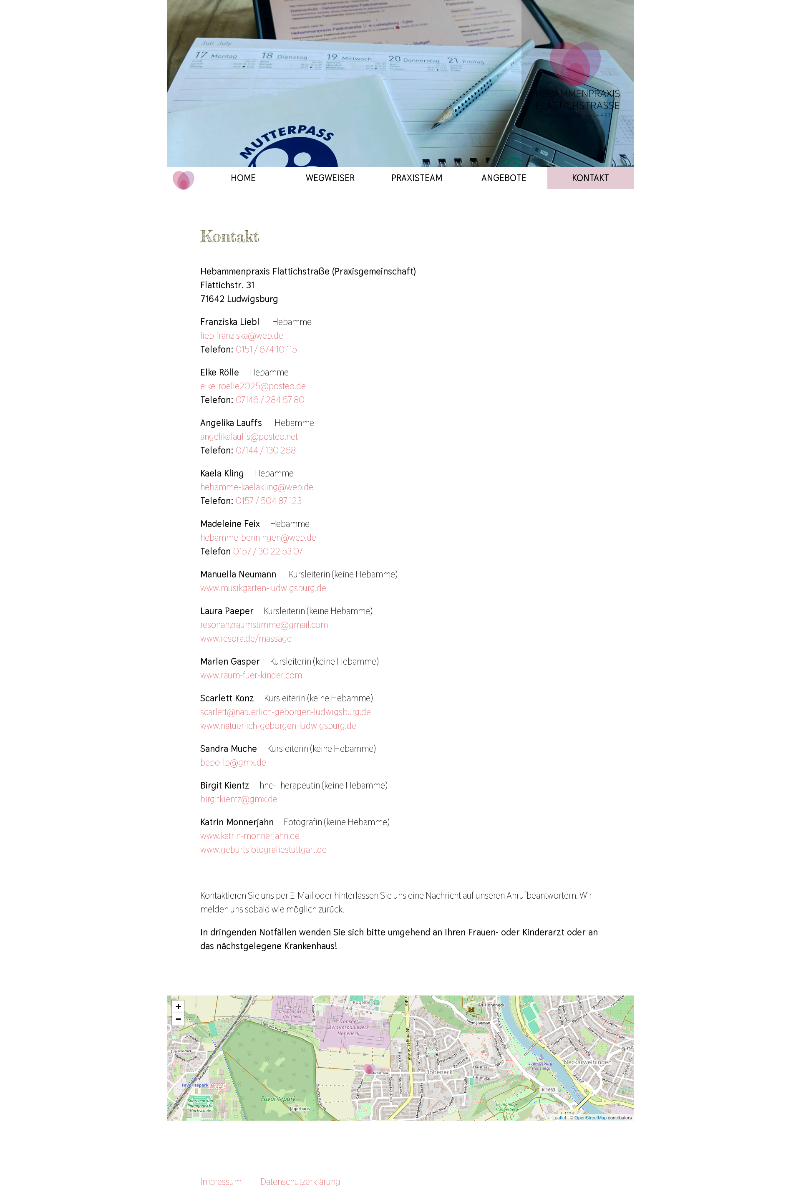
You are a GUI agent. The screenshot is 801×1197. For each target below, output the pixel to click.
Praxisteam (416, 178)
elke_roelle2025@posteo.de (253, 386)
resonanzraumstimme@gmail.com (264, 624)
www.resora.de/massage (246, 638)
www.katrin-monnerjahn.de (250, 836)
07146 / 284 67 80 (270, 400)
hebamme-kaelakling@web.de (256, 487)
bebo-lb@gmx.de (233, 762)
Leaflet (559, 1117)
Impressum (221, 1181)
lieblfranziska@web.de (241, 335)
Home (243, 178)
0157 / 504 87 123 (269, 501)
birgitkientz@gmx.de (238, 799)
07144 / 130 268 (266, 450)
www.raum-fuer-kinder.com (251, 675)
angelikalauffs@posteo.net (249, 436)
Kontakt (590, 178)
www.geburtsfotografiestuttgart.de (263, 849)
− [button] (178, 1019)
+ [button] (178, 1006)
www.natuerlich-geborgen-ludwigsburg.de (278, 725)
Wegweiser (330, 178)
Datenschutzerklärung (300, 1181)
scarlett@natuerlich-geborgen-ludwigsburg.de (285, 712)
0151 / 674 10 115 (266, 349)
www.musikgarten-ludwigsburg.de (263, 588)
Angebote (503, 178)
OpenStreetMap (590, 1117)
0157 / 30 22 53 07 (268, 551)
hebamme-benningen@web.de (258, 537)
